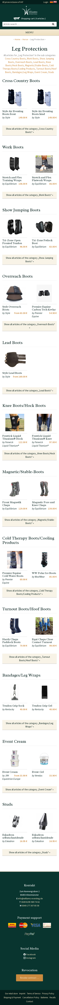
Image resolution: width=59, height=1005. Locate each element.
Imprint (22, 993)
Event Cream (40, 72)
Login (45, 2)
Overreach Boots (23, 62)
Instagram (31, 957)
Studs (51, 72)
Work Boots (33, 58)
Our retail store (11, 993)
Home (17, 39)
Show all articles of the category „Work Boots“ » (29, 194)
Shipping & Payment (12, 997)
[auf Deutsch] (51, 2)
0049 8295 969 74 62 (30, 902)
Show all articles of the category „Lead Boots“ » (29, 390)
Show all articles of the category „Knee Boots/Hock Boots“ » (29, 455)
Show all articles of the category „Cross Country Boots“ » (29, 130)
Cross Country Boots (15, 58)
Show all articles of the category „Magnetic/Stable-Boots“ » (30, 521)
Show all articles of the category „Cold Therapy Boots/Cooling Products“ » (29, 592)
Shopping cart (27, 18)
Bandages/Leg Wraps (22, 72)
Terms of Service (33, 993)
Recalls (53, 997)
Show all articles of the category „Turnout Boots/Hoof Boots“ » (29, 658)
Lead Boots (39, 62)
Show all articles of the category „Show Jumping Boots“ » (29, 259)
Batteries (44, 997)
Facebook (31, 954)
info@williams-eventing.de (30, 898)
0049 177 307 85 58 (30, 905)
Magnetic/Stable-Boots (36, 65)
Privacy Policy (48, 993)
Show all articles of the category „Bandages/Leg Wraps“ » (29, 725)
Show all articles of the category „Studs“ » (29, 852)
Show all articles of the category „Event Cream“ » (29, 789)
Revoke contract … (29, 977)
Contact (29, 1001)
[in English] (55, 2)
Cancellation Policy (30, 997)
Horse (25, 39)
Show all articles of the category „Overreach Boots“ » (29, 326)
